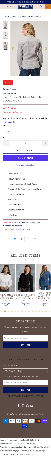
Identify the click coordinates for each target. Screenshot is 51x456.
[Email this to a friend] (35, 239)
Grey (12, 229)
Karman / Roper (9, 89)
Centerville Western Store (21, 414)
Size (4, 126)
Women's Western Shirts (12, 226)
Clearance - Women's (20, 223)
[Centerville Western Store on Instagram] (28, 406)
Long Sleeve (19, 229)
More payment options (25, 165)
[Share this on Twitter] (15, 239)
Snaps (27, 229)
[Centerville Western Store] (25, 6)
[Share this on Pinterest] (28, 239)
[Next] (46, 48)
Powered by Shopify (37, 414)
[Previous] (13, 48)
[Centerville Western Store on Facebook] (19, 406)
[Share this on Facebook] (22, 239)
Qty (4, 138)
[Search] (41, 6)
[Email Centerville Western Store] (32, 406)
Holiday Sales (35, 223)
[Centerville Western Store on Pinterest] (23, 406)
